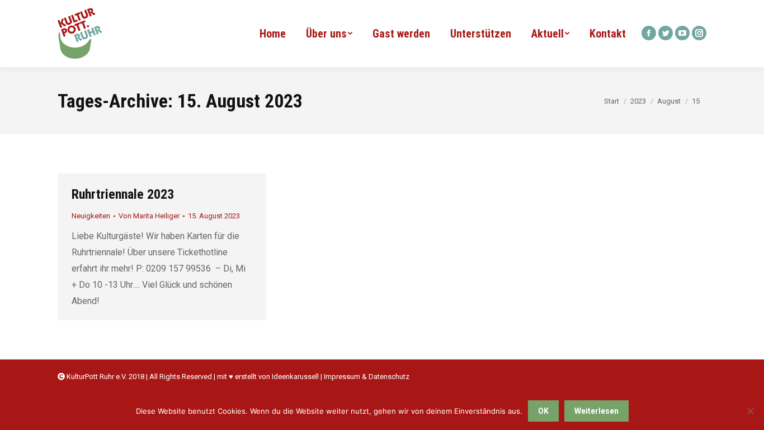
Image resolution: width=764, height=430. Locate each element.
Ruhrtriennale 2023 (123, 194)
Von (149, 216)
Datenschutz (389, 376)
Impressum (342, 376)
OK (543, 410)
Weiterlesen (596, 410)
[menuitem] (272, 33)
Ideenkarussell (295, 376)
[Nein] (750, 411)
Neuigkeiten (91, 216)
